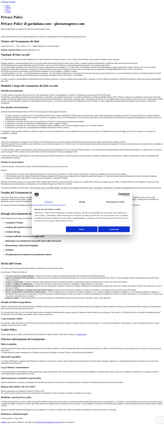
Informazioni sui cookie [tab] (115, 202)
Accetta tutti (114, 229)
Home (7, 6)
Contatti (8, 12)
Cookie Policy (81, 334)
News (7, 10)
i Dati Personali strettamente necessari (48, 422)
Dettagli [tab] (82, 202)
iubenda (3, 422)
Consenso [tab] (49, 202)
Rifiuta (81, 229)
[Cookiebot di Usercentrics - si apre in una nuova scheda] (120, 194)
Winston (8, 8)
